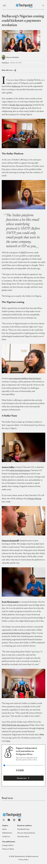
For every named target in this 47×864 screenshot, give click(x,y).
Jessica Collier (8, 467)
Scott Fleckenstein (10, 602)
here (8, 741)
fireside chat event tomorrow (20, 105)
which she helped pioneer (20, 471)
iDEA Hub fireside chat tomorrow (15, 725)
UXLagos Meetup (34, 499)
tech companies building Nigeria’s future (25, 379)
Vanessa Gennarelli (10, 541)
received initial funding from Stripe (16, 633)
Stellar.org (16, 86)
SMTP (23, 253)
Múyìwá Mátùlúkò (12, 57)
